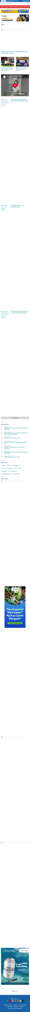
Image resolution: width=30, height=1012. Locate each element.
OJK (9, 465)
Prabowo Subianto (13, 471)
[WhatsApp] (20, 1001)
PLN (20, 468)
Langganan (16, 1006)
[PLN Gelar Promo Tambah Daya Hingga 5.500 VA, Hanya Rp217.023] (5, 151)
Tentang (5, 1004)
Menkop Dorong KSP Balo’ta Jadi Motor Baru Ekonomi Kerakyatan (16, 429)
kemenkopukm (15, 465)
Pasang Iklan (9, 1006)
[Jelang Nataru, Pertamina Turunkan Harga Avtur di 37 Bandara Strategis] (15, 39)
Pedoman (24, 1004)
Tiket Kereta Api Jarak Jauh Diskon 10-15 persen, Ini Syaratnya (22, 69)
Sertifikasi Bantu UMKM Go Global (12, 457)
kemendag (4, 471)
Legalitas (15, 1004)
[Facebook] (7, 1001)
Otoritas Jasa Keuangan (7, 468)
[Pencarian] (28, 4)
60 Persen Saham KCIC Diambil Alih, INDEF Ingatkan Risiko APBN (16, 453)
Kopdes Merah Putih (6, 473)
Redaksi (10, 1004)
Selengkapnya (15, 417)
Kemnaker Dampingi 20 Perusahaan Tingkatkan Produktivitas (14, 448)
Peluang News (19, 1008)
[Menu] (2, 3)
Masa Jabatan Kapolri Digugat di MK (12, 437)
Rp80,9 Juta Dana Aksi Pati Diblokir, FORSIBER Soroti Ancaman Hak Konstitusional (16, 434)
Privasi (19, 1004)
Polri (16, 468)
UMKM (3, 465)
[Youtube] (18, 1001)
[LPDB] (15, 607)
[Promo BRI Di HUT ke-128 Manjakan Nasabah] (5, 257)
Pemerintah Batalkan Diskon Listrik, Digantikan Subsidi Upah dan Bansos (7, 69)
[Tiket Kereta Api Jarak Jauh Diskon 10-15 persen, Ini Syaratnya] (22, 62)
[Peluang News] (7, 4)
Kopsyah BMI (16, 473)
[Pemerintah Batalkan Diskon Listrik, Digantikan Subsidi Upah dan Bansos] (7, 62)
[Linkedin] (15, 1001)
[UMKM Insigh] (15, 18)
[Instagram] (13, 1001)
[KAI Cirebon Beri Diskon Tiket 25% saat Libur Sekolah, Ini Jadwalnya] (5, 363)
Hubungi (21, 1006)
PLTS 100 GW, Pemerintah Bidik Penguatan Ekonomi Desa (15, 443)
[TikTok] (23, 1001)
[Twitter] (10, 1001)
